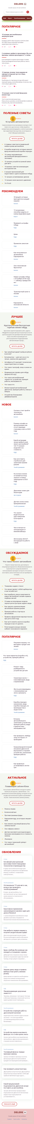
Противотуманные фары (13, 815)
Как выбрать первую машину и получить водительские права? (15, 931)
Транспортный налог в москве (22, 292)
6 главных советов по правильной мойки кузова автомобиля (17, 145)
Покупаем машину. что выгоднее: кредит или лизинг (22, 644)
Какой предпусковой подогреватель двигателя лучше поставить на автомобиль (16, 1086)
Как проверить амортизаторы (15, 1069)
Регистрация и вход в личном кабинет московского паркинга (16, 628)
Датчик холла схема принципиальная (21, 502)
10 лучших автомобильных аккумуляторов (12, 35)
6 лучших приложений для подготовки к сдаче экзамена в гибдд (18, 172)
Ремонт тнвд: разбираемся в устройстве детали (21, 668)
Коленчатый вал (10, 812)
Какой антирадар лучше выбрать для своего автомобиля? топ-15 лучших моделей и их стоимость (21, 444)
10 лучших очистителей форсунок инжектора (14, 94)
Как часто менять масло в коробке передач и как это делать (17, 622)
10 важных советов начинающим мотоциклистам (16, 167)
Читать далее (17, 138)
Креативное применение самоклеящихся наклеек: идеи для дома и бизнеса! (17, 911)
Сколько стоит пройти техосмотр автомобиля (22, 412)
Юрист (10, 18)
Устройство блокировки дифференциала (13, 395)
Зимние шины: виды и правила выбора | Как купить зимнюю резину (15, 971)
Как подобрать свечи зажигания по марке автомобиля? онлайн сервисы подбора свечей (18, 596)
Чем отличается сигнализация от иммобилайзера (20, 529)
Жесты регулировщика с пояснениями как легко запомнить (22, 691)
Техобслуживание (19, 18)
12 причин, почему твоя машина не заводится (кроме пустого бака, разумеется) (14, 74)
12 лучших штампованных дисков (17, 177)
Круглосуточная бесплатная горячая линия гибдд (17, 326)
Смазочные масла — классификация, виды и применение (22, 680)
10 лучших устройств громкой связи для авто (18, 162)
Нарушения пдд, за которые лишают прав (18, 819)
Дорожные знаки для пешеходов (21, 491)
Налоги (29, 18)
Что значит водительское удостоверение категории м (19, 515)
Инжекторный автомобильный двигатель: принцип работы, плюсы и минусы (18, 389)
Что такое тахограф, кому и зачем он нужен (18, 368)
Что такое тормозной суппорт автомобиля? (15, 843)
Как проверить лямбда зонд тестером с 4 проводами (22, 737)
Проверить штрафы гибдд (21, 224)
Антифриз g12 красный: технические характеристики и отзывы (18, 363)
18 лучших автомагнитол (17, 122)
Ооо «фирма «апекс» (12, 829)
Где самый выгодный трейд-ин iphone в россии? (18, 353)
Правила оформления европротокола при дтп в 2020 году (18, 617)
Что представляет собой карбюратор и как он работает (18, 590)
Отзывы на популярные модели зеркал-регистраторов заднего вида (18, 602)
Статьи (5, 859)
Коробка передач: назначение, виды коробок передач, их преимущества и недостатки (21, 705)
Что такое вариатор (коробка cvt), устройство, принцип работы (15, 656)
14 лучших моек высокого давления (18, 180)
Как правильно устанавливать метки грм (21, 765)
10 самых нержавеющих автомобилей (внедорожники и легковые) (16, 156)
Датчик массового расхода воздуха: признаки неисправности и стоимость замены (18, 834)
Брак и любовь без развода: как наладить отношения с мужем (15, 951)
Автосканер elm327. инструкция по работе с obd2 (22, 540)
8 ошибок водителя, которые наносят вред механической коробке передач (18, 150)
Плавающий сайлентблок (17, 786)
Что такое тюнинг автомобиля (17, 562)
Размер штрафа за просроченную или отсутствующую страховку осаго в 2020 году (22, 427)
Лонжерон (8, 839)
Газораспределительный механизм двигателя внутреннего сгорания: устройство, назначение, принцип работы (23, 750)
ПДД (4, 18)
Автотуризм (17, 495)
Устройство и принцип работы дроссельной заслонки (15, 1012)
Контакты (24, 1119)
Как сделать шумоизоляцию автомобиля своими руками (15, 607)
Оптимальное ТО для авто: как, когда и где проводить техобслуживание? (15, 887)
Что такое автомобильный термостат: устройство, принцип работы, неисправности (16, 379)
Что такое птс (10, 384)
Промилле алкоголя (21, 243)
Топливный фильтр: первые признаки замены (14, 1053)
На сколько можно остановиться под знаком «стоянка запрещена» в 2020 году (21, 477)
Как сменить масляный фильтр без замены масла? (17, 824)
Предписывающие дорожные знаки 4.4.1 (15, 992)
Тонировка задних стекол (14, 586)
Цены (16, 234)
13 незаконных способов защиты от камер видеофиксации (22, 212)
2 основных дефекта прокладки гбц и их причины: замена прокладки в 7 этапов (17, 54)
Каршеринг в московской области (21, 303)
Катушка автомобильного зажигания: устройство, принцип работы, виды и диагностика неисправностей (22, 723)
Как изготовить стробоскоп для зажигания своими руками (20, 461)
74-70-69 (8, 183)
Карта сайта (16, 1119)
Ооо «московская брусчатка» (20, 266)
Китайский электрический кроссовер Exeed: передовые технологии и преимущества (15, 864)
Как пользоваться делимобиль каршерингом (20, 254)
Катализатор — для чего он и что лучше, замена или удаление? (17, 358)
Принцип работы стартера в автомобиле (15, 612)
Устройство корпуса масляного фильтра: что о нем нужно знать (16, 1033)
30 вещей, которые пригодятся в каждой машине (21, 199)
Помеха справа (10, 809)
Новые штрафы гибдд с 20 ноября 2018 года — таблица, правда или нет (22, 279)
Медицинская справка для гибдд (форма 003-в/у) (16, 373)
